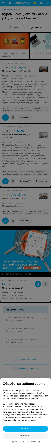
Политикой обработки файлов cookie (19, 420)
